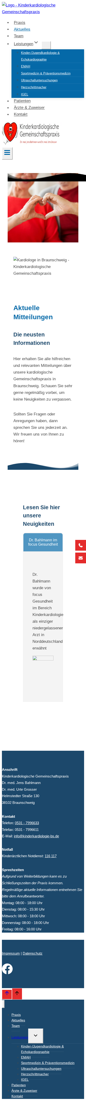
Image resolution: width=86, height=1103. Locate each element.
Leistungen (19, 1037)
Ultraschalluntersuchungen (39, 80)
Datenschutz (33, 953)
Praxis (19, 22)
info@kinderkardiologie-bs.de (36, 836)
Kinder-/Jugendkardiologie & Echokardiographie (40, 56)
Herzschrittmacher (33, 87)
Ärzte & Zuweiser (29, 108)
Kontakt (20, 114)
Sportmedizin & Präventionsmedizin (45, 73)
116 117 (51, 856)
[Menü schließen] (3, 1004)
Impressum (11, 953)
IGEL (24, 94)
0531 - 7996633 (27, 823)
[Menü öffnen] (7, 153)
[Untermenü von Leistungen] (46, 45)
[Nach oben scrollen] (7, 994)
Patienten (22, 101)
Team (18, 36)
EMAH (25, 66)
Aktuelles (22, 29)
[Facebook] (7, 973)
